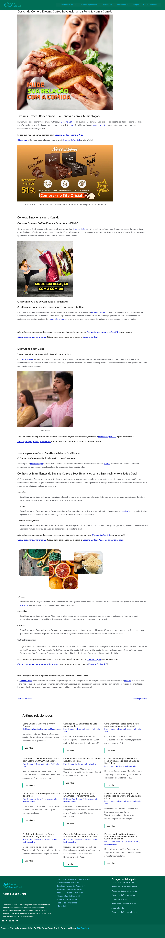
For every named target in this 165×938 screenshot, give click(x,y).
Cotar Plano (121, 5)
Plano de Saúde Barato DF (68, 896)
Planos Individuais (66, 5)
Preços (106, 5)
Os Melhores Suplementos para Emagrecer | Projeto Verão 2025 (79, 795)
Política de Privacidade (67, 903)
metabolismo (126, 511)
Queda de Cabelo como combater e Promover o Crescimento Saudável (80, 835)
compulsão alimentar (57, 319)
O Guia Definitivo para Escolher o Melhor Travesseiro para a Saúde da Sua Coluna (121, 761)
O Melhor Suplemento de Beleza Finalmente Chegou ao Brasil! (38, 835)
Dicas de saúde (68, 729)
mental (107, 464)
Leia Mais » (30, 748)
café (71, 125)
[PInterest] (13, 921)
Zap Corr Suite (83, 928)
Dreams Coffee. (63, 135)
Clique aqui (22, 140)
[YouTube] (17, 921)
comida (127, 681)
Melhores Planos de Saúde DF (70, 893)
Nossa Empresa (150, 5)
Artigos (135, 5)
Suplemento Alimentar (38, 729)
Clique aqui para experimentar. (32, 337)
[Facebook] (3, 921)
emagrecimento (99, 125)
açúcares (24, 605)
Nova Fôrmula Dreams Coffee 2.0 (103, 332)
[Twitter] (7, 921)
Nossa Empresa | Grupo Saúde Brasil (73, 879)
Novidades (26, 729)
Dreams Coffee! (90, 337)
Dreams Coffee (80, 229)
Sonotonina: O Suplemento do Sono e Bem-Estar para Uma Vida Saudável (40, 760)
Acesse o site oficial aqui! (111, 540)
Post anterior (25, 699)
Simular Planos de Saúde (68, 883)
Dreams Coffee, (68, 122)
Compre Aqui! (77, 135)
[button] (75, 5)
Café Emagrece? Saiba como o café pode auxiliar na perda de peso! (121, 725)
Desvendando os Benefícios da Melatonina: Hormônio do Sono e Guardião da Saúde (120, 836)
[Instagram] (10, 921)
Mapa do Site (63, 906)
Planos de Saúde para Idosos (69, 890)
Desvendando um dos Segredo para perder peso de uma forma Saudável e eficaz (122, 796)
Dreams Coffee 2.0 (71, 140)
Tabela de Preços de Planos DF (71, 886)
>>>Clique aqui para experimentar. (34, 442)
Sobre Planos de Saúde (67, 900)
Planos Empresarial (88, 5)
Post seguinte (140, 699)
